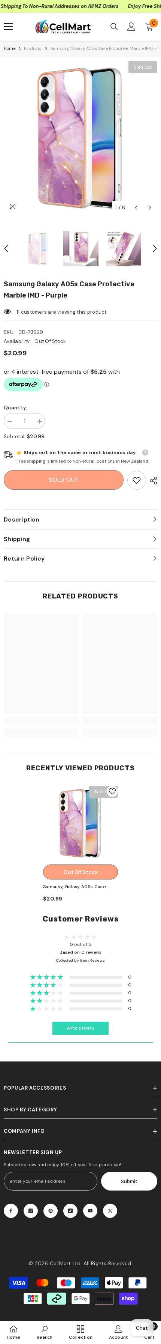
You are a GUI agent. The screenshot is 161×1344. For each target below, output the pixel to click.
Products (33, 48)
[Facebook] (11, 1211)
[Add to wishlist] (112, 791)
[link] (136, 480)
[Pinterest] (50, 1211)
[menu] (8, 26)
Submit (129, 1181)
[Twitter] (110, 1211)
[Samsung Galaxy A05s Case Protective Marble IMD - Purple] (80, 823)
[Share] (151, 481)
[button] (136, 207)
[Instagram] (31, 1211)
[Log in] (131, 27)
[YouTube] (90, 1211)
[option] (80, 138)
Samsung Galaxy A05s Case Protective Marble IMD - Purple (77, 887)
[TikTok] (70, 1211)
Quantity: (15, 407)
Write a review (81, 1028)
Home (9, 48)
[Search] (114, 26)
